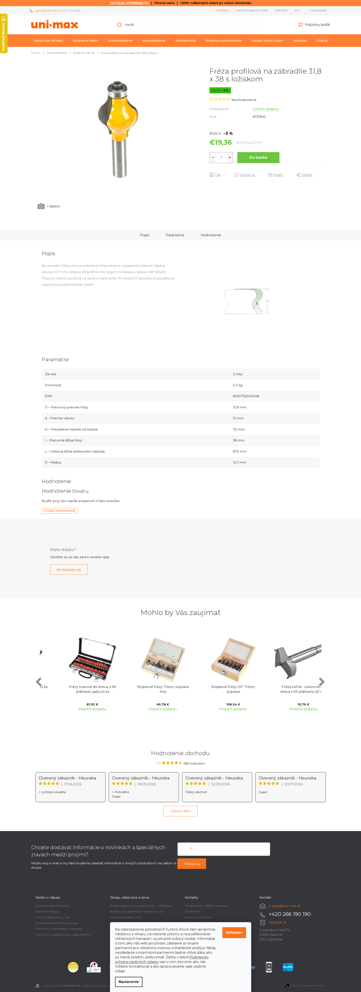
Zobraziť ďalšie (180, 811)
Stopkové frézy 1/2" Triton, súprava (216, 689)
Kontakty (281, 10)
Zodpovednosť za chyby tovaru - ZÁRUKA (141, 906)
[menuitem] (48, 40)
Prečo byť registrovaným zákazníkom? (63, 934)
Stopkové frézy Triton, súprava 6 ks (145, 689)
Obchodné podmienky (52, 906)
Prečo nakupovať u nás (52, 917)
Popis (144, 235)
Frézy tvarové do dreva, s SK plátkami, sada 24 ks (75, 689)
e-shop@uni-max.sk (285, 906)
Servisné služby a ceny (126, 917)
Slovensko (192, 911)
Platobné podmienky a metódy (58, 929)
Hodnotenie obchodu (180, 753)
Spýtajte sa (277, 922)
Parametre (175, 235)
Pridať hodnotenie (59, 511)
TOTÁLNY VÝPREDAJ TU (129, 3)
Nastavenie (129, 982)
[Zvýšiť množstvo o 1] (230, 157)
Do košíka (258, 157)
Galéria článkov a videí (252, 10)
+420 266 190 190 (45, 10)
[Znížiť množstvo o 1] (213, 157)
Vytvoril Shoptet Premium (308, 985)
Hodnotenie (211, 235)
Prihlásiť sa (192, 864)
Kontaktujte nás (69, 570)
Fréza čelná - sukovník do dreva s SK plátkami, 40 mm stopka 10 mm (286, 689)
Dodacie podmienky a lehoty (56, 923)
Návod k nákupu (47, 911)
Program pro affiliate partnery (206, 906)
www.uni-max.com (198, 917)
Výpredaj (222, 10)
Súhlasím (234, 933)
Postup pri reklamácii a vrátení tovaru (137, 911)
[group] (75, 673)
